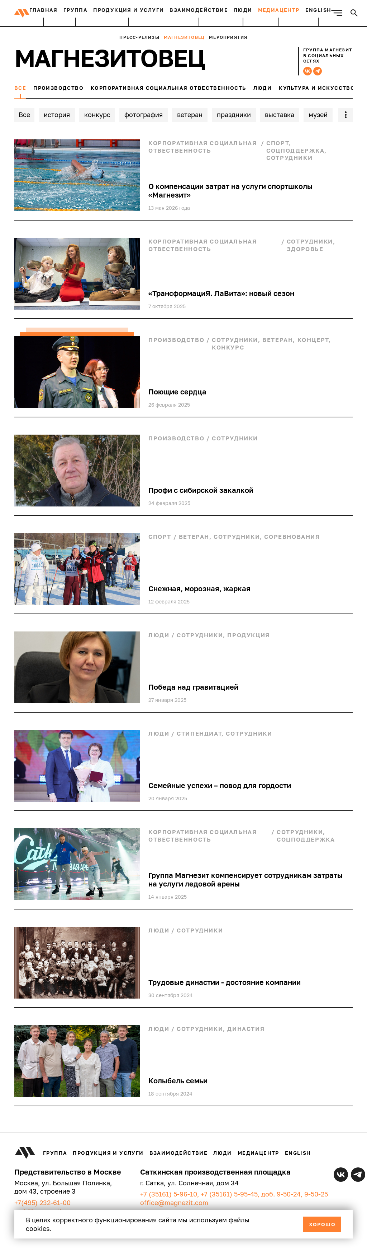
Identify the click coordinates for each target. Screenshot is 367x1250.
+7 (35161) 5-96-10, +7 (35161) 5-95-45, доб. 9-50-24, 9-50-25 (234, 1194)
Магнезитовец (184, 37)
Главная (43, 10)
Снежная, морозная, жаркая (199, 588)
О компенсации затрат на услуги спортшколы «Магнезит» (230, 190)
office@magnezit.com (174, 1203)
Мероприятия (228, 37)
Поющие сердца (177, 391)
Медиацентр (279, 10)
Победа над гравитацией (193, 686)
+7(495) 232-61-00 (42, 1203)
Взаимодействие (199, 10)
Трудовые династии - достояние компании (224, 982)
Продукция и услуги (128, 10)
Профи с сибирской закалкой (200, 490)
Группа (75, 10)
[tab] (20, 92)
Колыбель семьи (178, 1080)
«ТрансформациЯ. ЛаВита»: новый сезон (221, 293)
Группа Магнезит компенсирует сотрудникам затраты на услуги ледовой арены (245, 879)
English (318, 10)
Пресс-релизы (139, 37)
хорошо (322, 1224)
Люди (243, 10)
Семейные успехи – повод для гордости (219, 785)
